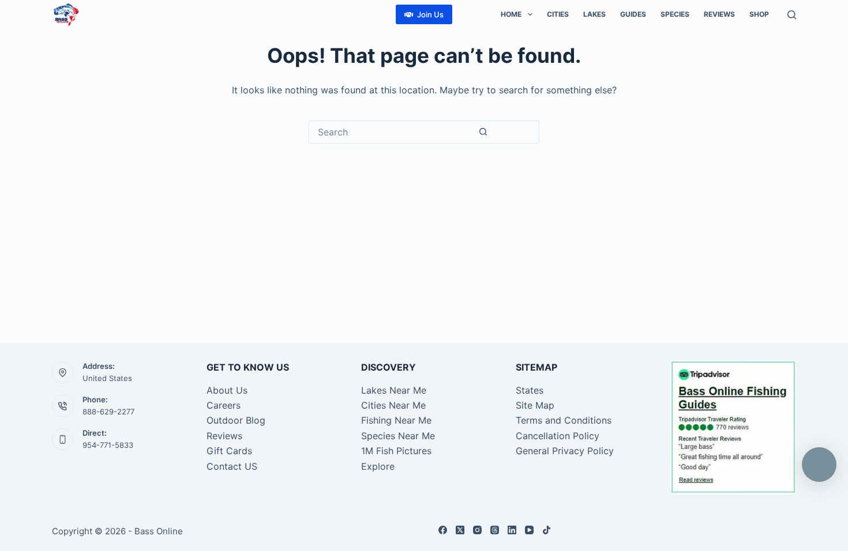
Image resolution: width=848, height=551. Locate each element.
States (529, 390)
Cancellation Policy (557, 435)
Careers (224, 405)
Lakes (594, 14)
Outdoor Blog (236, 420)
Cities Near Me (393, 405)
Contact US (232, 466)
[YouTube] (529, 530)
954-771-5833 (107, 445)
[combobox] (390, 132)
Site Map (535, 405)
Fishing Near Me (396, 420)
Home (511, 14)
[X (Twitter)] (460, 530)
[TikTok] (546, 530)
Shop (759, 14)
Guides (633, 14)
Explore (378, 466)
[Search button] (483, 132)
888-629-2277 (108, 411)
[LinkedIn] (512, 530)
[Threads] (494, 530)
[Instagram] (477, 530)
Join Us (430, 14)
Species (675, 14)
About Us (227, 390)
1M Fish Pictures (396, 450)
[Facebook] (442, 530)
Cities (558, 14)
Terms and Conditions (563, 420)
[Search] (791, 14)
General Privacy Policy (565, 450)
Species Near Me (398, 435)
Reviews (719, 14)
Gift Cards (229, 450)
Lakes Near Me (393, 390)
